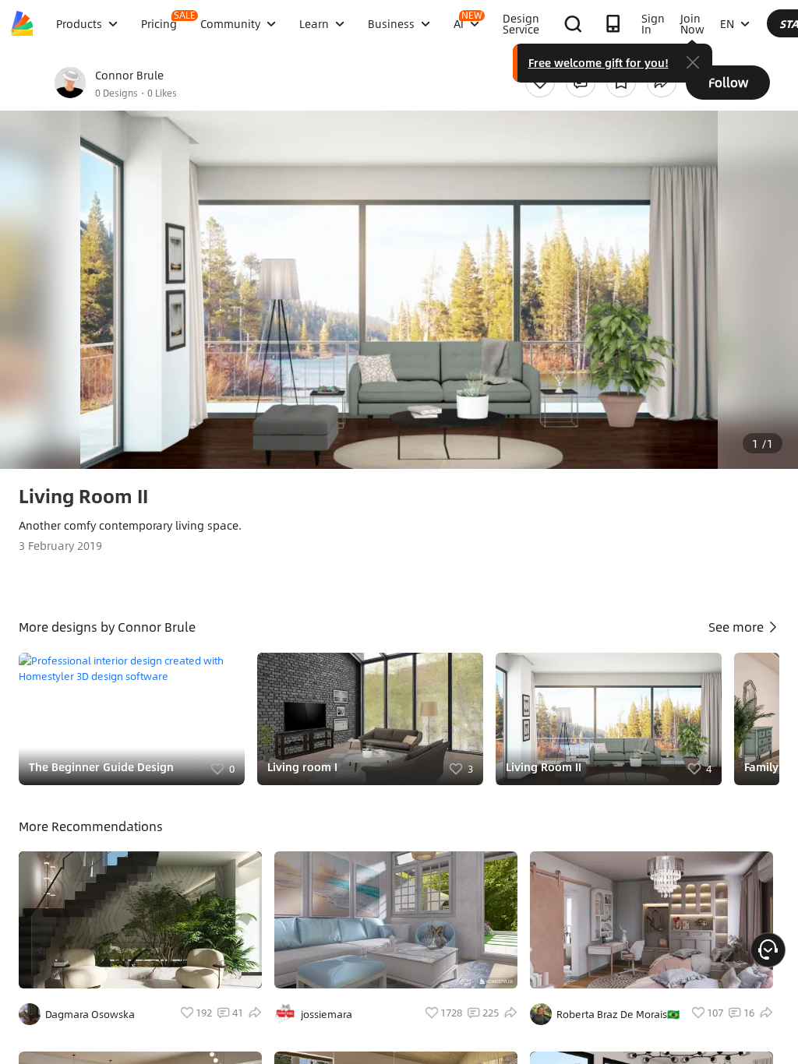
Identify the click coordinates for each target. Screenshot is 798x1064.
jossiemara (326, 1014)
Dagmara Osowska (90, 1014)
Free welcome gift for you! (598, 62)
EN (727, 23)
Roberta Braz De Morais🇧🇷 (618, 1014)
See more (737, 626)
